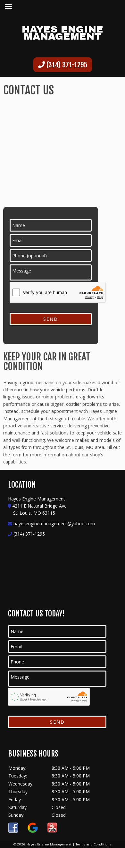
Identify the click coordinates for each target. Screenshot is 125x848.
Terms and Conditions (94, 844)
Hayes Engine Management (62, 33)
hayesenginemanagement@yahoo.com (54, 523)
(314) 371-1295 (66, 65)
